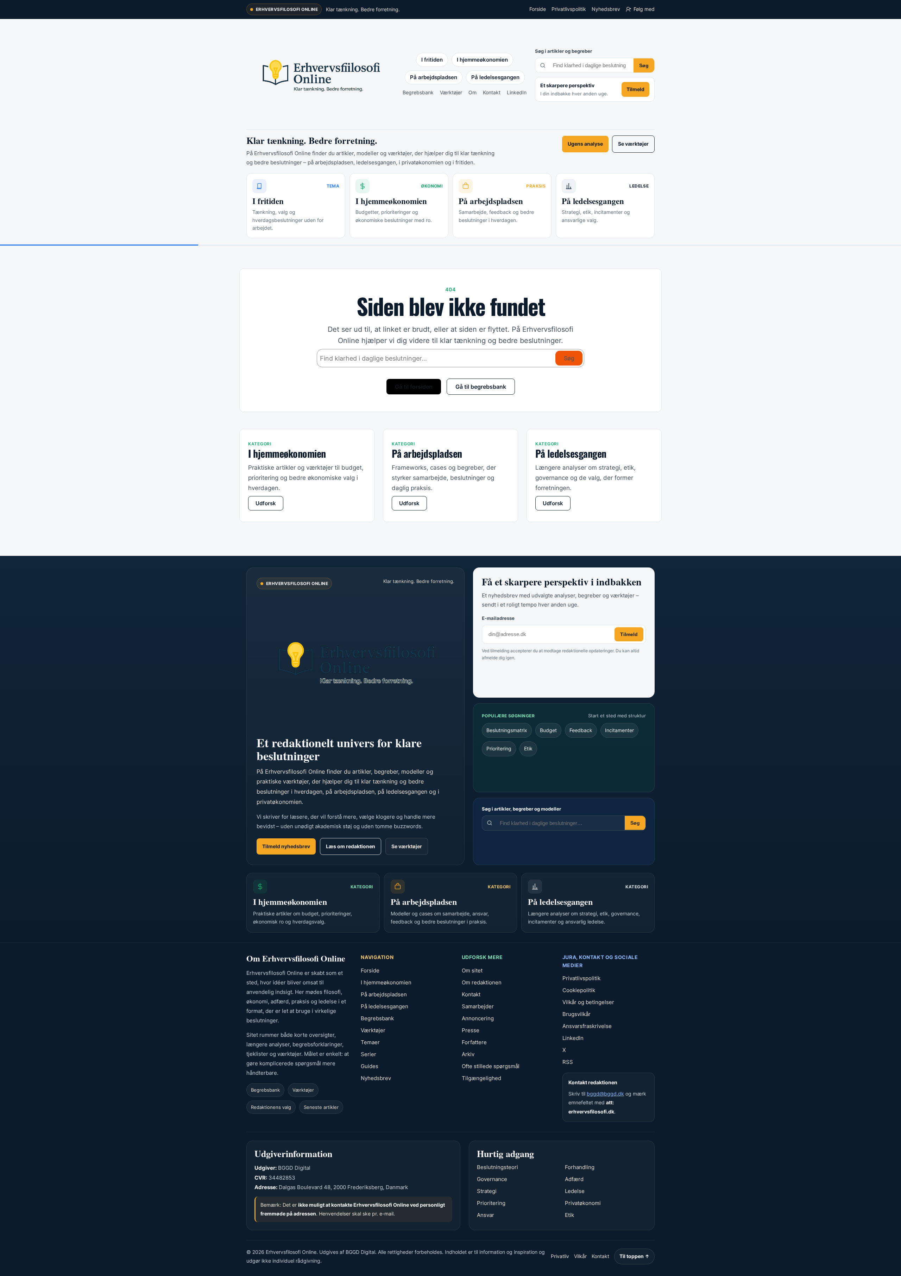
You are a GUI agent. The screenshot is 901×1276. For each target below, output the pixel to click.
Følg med (644, 9)
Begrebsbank (418, 92)
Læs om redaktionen (350, 846)
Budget (548, 730)
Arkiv (468, 1054)
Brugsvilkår (576, 1014)
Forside (537, 9)
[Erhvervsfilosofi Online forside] (355, 661)
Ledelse (575, 1191)
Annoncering (478, 1018)
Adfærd (574, 1179)
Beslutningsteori (497, 1167)
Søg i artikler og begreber (563, 51)
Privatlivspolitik (569, 9)
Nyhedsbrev (606, 9)
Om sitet (472, 970)
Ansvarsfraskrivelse (587, 1026)
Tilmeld (635, 89)
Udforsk (266, 503)
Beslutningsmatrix (506, 730)
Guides (369, 1066)
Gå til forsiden (414, 386)
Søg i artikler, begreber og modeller (521, 809)
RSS (567, 1062)
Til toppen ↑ (634, 1256)
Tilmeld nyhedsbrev (286, 846)
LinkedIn (517, 92)
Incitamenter (619, 730)
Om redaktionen (482, 982)
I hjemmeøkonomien (482, 59)
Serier (368, 1054)
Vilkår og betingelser (588, 1002)
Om (472, 92)
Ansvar (485, 1215)
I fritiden (432, 59)
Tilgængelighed (481, 1078)
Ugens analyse (585, 144)
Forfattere (474, 1042)
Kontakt (491, 92)
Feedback (580, 730)
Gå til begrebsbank (480, 386)
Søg (644, 65)
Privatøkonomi (583, 1203)
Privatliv (560, 1256)
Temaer (370, 1042)
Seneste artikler (321, 1107)
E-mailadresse (498, 618)
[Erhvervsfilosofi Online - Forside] (320, 74)
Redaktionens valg (271, 1107)
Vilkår (580, 1256)
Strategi (487, 1191)
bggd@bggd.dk (605, 1094)
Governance (492, 1179)
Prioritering (498, 748)
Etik (528, 748)
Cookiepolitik (578, 990)
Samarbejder (478, 1006)
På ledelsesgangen (495, 77)
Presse (470, 1030)
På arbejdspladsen (433, 77)
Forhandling (579, 1167)
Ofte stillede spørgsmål (490, 1066)
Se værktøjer (633, 144)
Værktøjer (451, 92)
